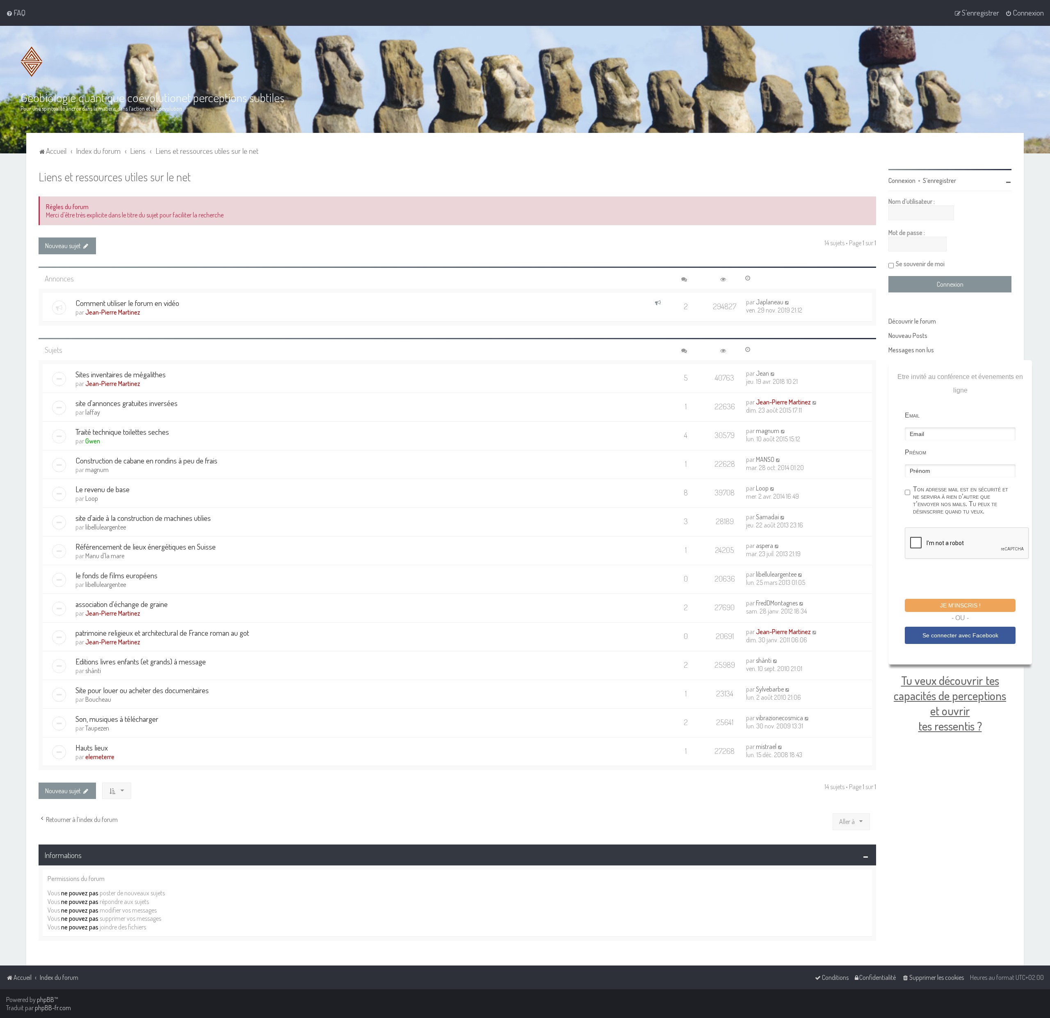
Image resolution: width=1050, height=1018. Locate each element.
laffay (92, 412)
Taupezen (97, 728)
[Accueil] (32, 61)
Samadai (767, 517)
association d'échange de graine (121, 604)
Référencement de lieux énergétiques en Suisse (145, 546)
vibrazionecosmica (779, 718)
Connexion (901, 180)
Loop (91, 498)
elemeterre (99, 757)
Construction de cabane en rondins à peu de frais (146, 460)
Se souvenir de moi (920, 264)
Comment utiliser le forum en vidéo (127, 303)
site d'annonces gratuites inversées (126, 403)
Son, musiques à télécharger (116, 719)
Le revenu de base (102, 489)
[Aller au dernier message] (787, 302)
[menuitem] (15, 12)
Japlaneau (769, 302)
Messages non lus (911, 350)
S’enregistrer (939, 180)
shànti (93, 670)
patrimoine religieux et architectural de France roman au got (162, 633)
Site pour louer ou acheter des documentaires (142, 690)
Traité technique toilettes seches (122, 432)
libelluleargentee (105, 527)
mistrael (766, 746)
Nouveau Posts (907, 335)
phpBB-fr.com (53, 1008)
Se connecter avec (960, 635)
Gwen (92, 441)
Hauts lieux (91, 747)
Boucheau (98, 699)
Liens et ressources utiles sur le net (115, 176)
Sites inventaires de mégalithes (120, 374)
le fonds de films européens (116, 575)
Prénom (915, 452)
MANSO (765, 459)
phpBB (45, 999)
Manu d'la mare (104, 556)
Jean (762, 373)
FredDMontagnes (777, 603)
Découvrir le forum (912, 321)
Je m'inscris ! (960, 605)
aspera (764, 545)
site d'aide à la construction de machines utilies (143, 518)
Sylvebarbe (770, 689)
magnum (767, 431)
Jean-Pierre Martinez (112, 312)
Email (912, 415)
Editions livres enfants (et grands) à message (140, 661)
